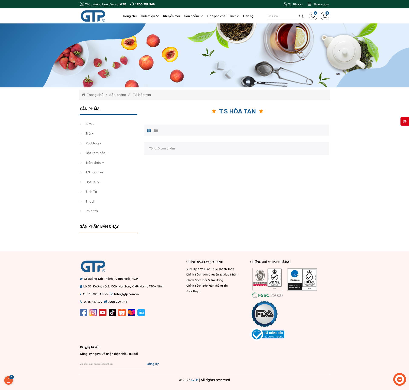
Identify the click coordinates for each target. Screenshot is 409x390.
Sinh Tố (91, 192)
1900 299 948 (117, 302)
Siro (89, 124)
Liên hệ (248, 16)
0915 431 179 (93, 302)
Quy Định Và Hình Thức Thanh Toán (210, 269)
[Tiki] (141, 312)
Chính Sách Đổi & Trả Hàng (204, 280)
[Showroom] (318, 4)
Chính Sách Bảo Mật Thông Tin (207, 285)
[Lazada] (131, 312)
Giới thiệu (148, 16)
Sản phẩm (192, 16)
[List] (156, 130)
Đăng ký (153, 364)
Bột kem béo (95, 153)
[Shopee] (122, 312)
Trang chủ (129, 16)
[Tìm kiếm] (301, 16)
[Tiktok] (112, 312)
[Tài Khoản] (292, 4)
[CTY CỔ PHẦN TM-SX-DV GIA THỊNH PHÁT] (98, 266)
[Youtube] (103, 312)
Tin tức (234, 16)
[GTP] (98, 16)
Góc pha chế (216, 16)
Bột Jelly (92, 182)
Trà (88, 133)
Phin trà (92, 211)
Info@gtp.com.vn (126, 294)
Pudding (92, 143)
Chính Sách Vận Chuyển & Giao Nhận (211, 274)
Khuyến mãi (171, 16)
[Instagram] (93, 312)
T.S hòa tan (94, 172)
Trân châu (93, 163)
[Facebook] (83, 312)
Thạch (90, 201)
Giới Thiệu (193, 291)
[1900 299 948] (142, 4)
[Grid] (149, 130)
